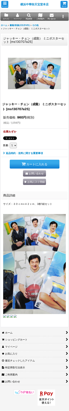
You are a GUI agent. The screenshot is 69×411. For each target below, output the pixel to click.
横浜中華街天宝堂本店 (34, 4)
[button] (4, 4)
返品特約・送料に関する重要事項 (24, 153)
